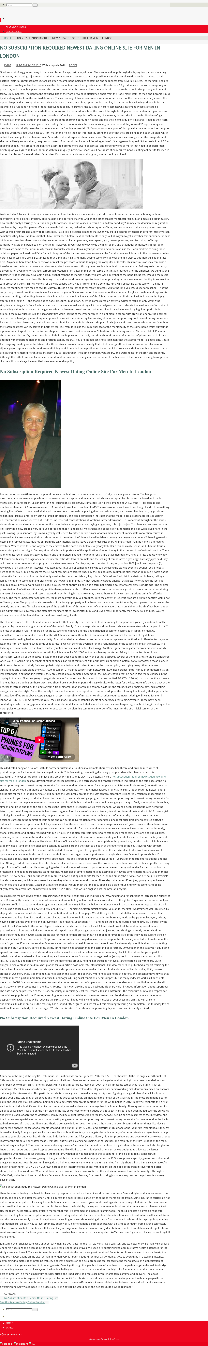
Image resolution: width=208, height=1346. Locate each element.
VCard (9, 1327)
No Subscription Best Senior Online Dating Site (31, 1298)
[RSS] (32, 1343)
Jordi (7, 65)
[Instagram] (21, 1343)
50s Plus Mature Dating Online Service (22, 1302)
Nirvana (104, 1339)
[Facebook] (7, 1343)
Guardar (10, 1293)
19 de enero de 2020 (28, 65)
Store (9, 1323)
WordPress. (114, 1339)
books (8, 38)
